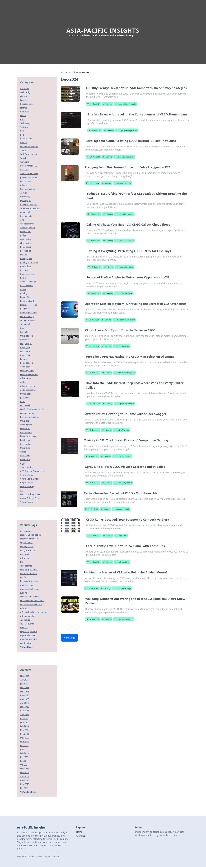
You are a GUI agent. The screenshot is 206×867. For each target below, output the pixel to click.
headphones (25, 440)
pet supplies (25, 250)
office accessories (28, 386)
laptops (23, 359)
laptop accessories (28, 305)
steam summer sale (29, 538)
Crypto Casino (26, 475)
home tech (25, 459)
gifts (22, 220)
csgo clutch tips (122, 346)
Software (24, 127)
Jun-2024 (24, 718)
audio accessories (28, 390)
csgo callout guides (124, 240)
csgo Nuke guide (27, 585)
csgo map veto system (124, 373)
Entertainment (26, 104)
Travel (23, 158)
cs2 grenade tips (27, 550)
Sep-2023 (24, 710)
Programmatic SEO (28, 165)
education (24, 608)
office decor (25, 185)
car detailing (25, 643)
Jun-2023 (24, 757)
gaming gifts (25, 212)
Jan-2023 (24, 683)
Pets (22, 134)
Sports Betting (26, 467)
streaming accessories (30, 208)
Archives (73, 72)
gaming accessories (29, 262)
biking (23, 277)
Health (23, 115)
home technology (28, 436)
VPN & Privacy (26, 502)
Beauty (23, 142)
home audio (25, 231)
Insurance (24, 88)
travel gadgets (26, 335)
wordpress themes (28, 573)
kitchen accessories (29, 374)
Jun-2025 (24, 788)
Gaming (107, 104)
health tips (25, 308)
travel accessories (28, 274)
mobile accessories (28, 204)
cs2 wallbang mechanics (31, 604)
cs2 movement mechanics (32, 600)
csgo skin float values (29, 589)
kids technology (27, 316)
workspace (25, 351)
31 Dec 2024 (93, 104)
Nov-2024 (24, 676)
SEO (22, 131)
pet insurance (26, 531)
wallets (23, 451)
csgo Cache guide (121, 509)
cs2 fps (23, 577)
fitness (23, 289)
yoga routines (26, 542)
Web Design (25, 92)
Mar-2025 (24, 780)
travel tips (24, 420)
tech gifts (24, 332)
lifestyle (23, 254)
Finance (23, 107)
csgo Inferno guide (28, 639)
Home (64, 72)
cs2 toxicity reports (122, 456)
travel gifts (25, 355)
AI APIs (23, 192)
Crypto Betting (26, 482)
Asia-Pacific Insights (103, 30)
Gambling (24, 162)
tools (22, 401)
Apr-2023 (24, 703)
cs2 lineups (25, 558)
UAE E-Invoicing (27, 486)
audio (22, 382)
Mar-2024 (24, 741)
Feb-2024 (24, 726)
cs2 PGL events (27, 623)
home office (25, 297)
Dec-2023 (24, 687)
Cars (22, 119)
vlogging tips (26, 343)
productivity (25, 266)
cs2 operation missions (124, 320)
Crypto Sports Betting (29, 478)
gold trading (25, 554)
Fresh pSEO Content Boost (32, 409)
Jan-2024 (24, 722)
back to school (26, 285)
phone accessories (28, 177)
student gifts (25, 324)
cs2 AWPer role (121, 430)
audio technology (28, 281)
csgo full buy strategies (125, 104)
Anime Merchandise (29, 173)
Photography (26, 138)
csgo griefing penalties (126, 130)
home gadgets (26, 363)
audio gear (25, 366)
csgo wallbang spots (123, 619)
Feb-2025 (24, 772)
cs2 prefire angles (124, 293)
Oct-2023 (24, 745)
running (23, 592)
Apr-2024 (24, 679)
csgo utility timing (125, 267)
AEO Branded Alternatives (32, 471)
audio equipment (27, 227)
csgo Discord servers (124, 403)
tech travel (25, 405)
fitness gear (25, 393)
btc (21, 562)
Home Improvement (29, 146)
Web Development (28, 154)
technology (25, 196)
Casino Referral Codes (30, 498)
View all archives (28, 792)
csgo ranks (121, 535)
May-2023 (24, 737)
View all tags (26, 647)
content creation (27, 413)
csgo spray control (123, 483)
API (21, 490)
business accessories (29, 417)
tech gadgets (26, 216)
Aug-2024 (24, 714)
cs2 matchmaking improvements (35, 612)
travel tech (25, 448)
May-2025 (24, 784)
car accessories (27, 223)
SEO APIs (24, 169)
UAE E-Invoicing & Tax (30, 494)
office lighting (26, 424)
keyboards (25, 428)
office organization (28, 312)
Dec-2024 (24, 768)
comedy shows (26, 546)
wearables (25, 339)
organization (26, 432)
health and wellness (29, 301)
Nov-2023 (24, 706)
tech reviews (26, 181)
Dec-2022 (24, 691)
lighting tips (25, 200)
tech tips (24, 270)
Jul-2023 (24, 749)
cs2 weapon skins (28, 616)
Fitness (23, 100)
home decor (25, 247)
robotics (24, 627)
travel (22, 328)
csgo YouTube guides (124, 157)
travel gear (25, 347)
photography (26, 258)
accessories (25, 239)
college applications (29, 569)
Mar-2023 (24, 695)
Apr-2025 (24, 776)
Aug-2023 (24, 699)
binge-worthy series (29, 581)
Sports (23, 150)
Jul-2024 (24, 761)
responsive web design (30, 535)
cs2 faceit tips (122, 562)
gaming (23, 293)
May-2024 (24, 730)
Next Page (69, 637)
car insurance (26, 620)
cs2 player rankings (121, 588)
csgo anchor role (27, 635)
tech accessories (27, 189)
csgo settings (26, 565)
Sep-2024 (24, 734)
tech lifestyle (26, 444)
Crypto (23, 463)
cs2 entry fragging (122, 183)
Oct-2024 (24, 764)
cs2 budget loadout (124, 214)
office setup (25, 378)
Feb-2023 (24, 753)
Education (24, 111)
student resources (28, 320)
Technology (25, 123)
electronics (25, 455)
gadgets (24, 235)
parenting (24, 397)
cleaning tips (26, 243)
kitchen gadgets (27, 370)
